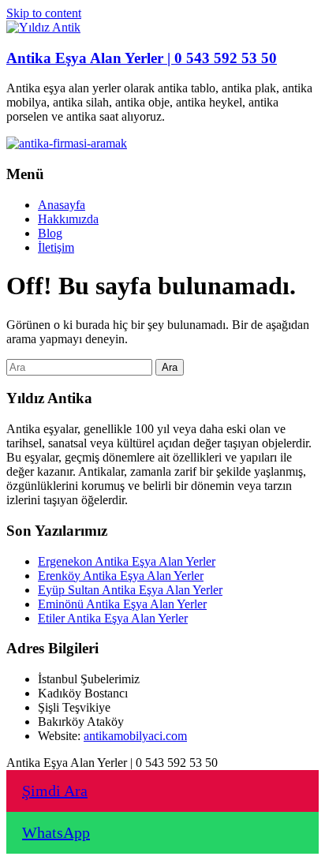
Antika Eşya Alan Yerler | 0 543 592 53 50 (141, 58)
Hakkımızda (68, 219)
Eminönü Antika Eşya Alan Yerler (122, 604)
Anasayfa (61, 204)
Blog (50, 233)
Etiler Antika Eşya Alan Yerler (113, 618)
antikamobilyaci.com (135, 735)
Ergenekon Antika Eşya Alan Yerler (126, 561)
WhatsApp (56, 832)
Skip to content (43, 13)
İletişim (56, 247)
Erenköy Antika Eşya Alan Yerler (121, 575)
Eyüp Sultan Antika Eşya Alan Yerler (130, 589)
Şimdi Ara (55, 790)
